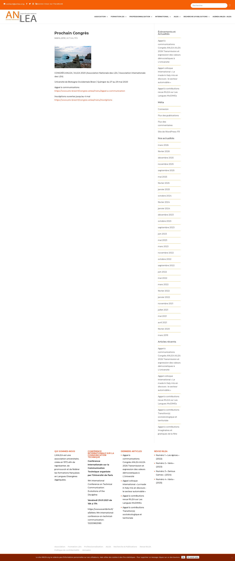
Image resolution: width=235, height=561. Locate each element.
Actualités (72, 38)
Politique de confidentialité (66, 550)
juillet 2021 (163, 310)
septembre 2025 (166, 170)
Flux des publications (168, 115)
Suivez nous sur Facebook (50, 4)
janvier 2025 (164, 189)
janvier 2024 (164, 208)
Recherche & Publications (195, 16)
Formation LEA (117, 16)
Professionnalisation (139, 16)
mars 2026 (163, 145)
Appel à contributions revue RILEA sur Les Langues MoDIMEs (168, 92)
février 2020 (164, 329)
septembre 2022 (166, 265)
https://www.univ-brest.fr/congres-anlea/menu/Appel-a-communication (89, 91)
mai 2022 (162, 278)
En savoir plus (193, 557)
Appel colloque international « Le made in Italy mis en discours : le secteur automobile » (168, 75)
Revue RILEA (145, 547)
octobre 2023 (164, 221)
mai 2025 (162, 177)
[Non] (232, 557)
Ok (183, 557)
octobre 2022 (164, 259)
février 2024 (164, 202)
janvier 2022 (164, 297)
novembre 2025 (166, 164)
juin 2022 (162, 272)
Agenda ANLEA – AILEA (222, 16)
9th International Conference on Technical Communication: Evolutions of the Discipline (100, 488)
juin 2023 (162, 234)
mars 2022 (163, 284)
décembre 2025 (166, 158)
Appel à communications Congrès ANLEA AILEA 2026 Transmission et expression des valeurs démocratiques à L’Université (169, 51)
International (162, 16)
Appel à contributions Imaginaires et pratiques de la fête (168, 430)
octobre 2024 (164, 196)
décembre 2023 (166, 215)
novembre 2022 (166, 253)
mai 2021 (162, 316)
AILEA (176, 16)
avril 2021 (162, 322)
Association (100, 16)
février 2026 (164, 151)
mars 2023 (163, 246)
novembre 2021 (165, 303)
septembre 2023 (166, 227)
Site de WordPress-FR (169, 132)
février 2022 (164, 291)
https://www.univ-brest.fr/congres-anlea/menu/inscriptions (83, 100)
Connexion (163, 109)
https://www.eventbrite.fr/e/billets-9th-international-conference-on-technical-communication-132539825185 (101, 516)
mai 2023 (162, 240)
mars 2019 (163, 335)
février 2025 (164, 183)
